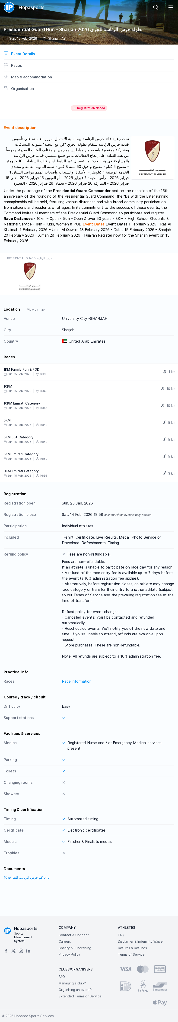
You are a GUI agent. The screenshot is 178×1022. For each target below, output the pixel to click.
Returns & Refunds (132, 948)
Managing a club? (72, 983)
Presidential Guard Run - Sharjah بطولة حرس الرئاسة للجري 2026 (73, 29)
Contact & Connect (74, 935)
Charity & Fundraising (75, 948)
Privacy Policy (69, 954)
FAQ (121, 935)
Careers (65, 941)
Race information (77, 681)
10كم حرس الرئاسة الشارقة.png (27, 877)
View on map (36, 309)
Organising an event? (75, 990)
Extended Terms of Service (80, 996)
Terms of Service (131, 954)
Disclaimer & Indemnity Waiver (141, 941)
